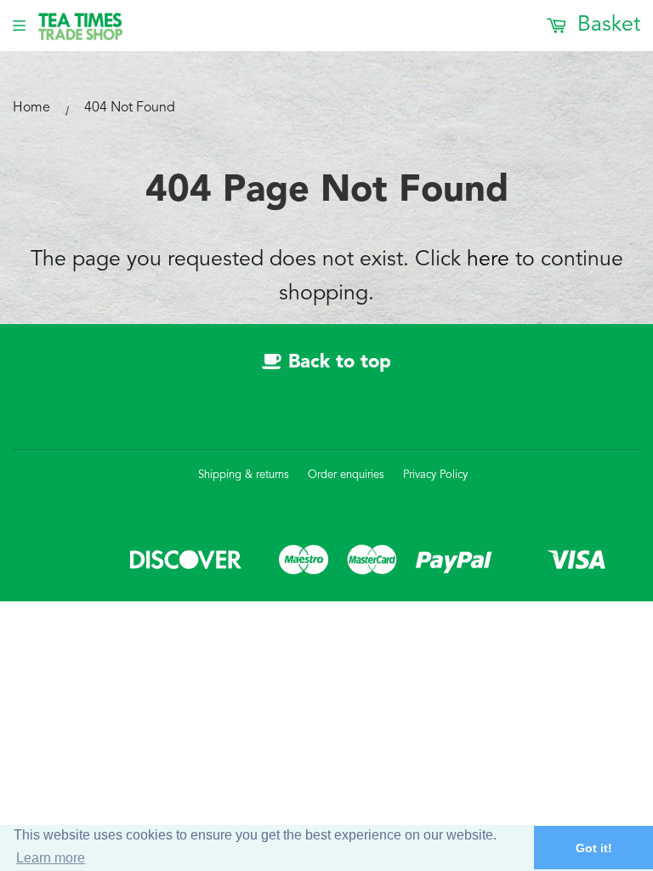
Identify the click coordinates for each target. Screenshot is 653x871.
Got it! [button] (594, 848)
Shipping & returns (243, 475)
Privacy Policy (435, 475)
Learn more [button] (50, 858)
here (488, 259)
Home (31, 108)
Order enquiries (346, 475)
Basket (605, 25)
